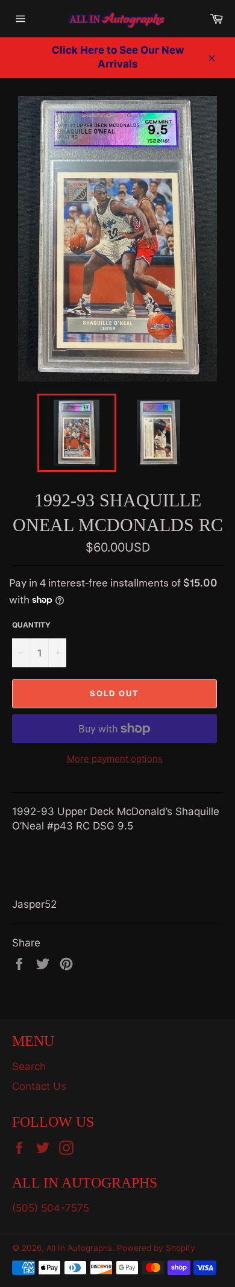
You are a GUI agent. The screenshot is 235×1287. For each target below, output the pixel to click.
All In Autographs (79, 1248)
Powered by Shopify (156, 1248)
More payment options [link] (115, 758)
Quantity (31, 624)
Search (29, 1066)
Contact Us (39, 1086)
